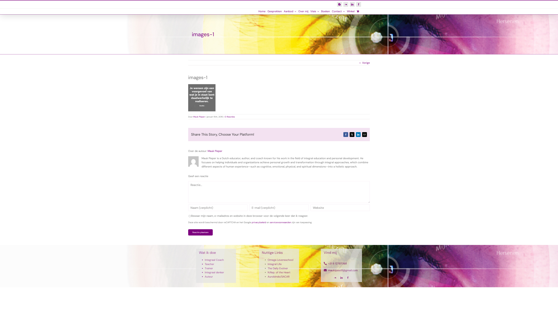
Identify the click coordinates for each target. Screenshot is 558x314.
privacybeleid (259, 222)
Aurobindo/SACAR (279, 276)
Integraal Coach (214, 260)
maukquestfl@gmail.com (343, 270)
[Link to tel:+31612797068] (325, 263)
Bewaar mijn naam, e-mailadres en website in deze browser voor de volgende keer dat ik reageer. (249, 216)
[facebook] (347, 277)
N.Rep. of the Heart (279, 272)
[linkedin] (341, 277)
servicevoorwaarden (280, 222)
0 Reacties (230, 116)
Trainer (209, 268)
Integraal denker (214, 272)
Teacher (209, 264)
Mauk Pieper (199, 116)
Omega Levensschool (280, 260)
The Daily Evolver (278, 268)
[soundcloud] (335, 277)
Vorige (366, 63)
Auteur (209, 276)
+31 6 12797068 (337, 263)
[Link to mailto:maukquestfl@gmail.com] (325, 270)
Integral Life (275, 264)
